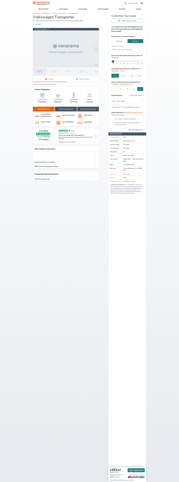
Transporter (46, 13)
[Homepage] (41, 3)
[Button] (66, 154)
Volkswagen (36, 13)
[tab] (82, 79)
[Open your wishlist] (142, 3)
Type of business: (117, 46)
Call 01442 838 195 (116, 480)
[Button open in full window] (96, 65)
